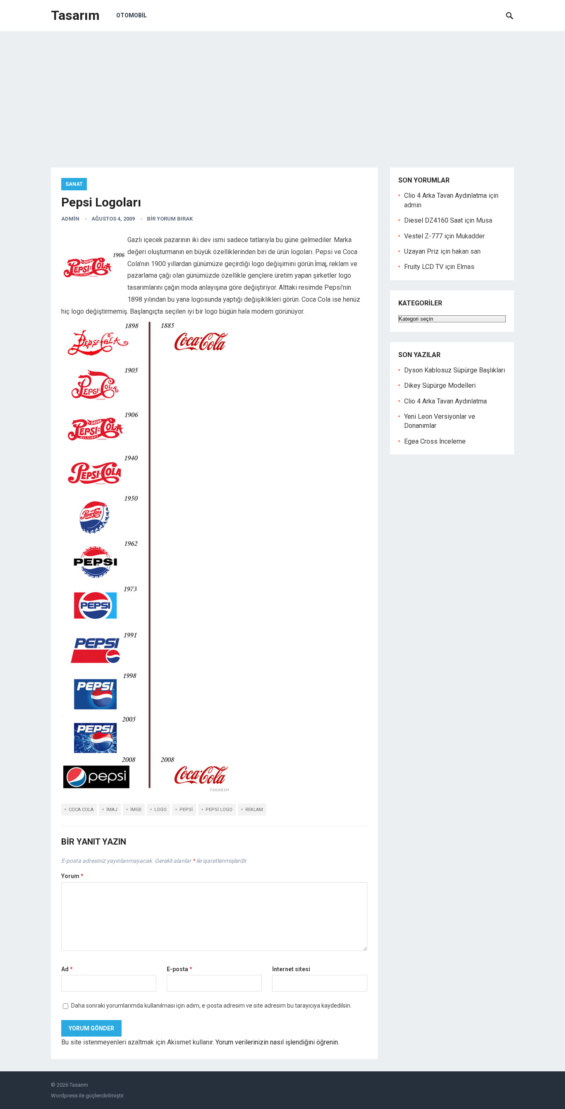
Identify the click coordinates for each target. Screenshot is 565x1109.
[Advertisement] (282, 93)
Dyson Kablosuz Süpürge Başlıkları (454, 370)
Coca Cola (81, 809)
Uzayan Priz (421, 251)
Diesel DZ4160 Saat (433, 220)
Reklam (254, 809)
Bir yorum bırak (170, 219)
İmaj (111, 809)
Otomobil (131, 15)
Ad (67, 969)
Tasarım (75, 15)
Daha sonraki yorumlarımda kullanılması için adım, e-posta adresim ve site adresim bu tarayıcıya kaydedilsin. (211, 1005)
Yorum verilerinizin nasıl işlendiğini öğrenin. (277, 1042)
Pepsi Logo (219, 809)
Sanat (74, 184)
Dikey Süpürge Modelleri (440, 385)
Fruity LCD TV (423, 267)
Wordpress (64, 1095)
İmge (135, 809)
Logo (160, 809)
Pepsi (186, 809)
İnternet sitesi (291, 969)
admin (70, 219)
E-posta (179, 969)
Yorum (72, 876)
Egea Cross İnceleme (435, 441)
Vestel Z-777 (423, 236)
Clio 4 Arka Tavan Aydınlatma (445, 195)
